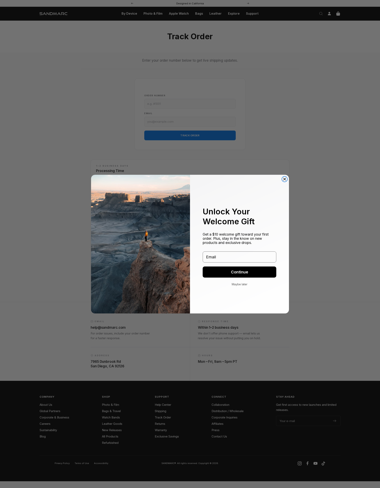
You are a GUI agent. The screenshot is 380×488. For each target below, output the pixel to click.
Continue (239, 272)
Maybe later (239, 284)
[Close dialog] (284, 179)
